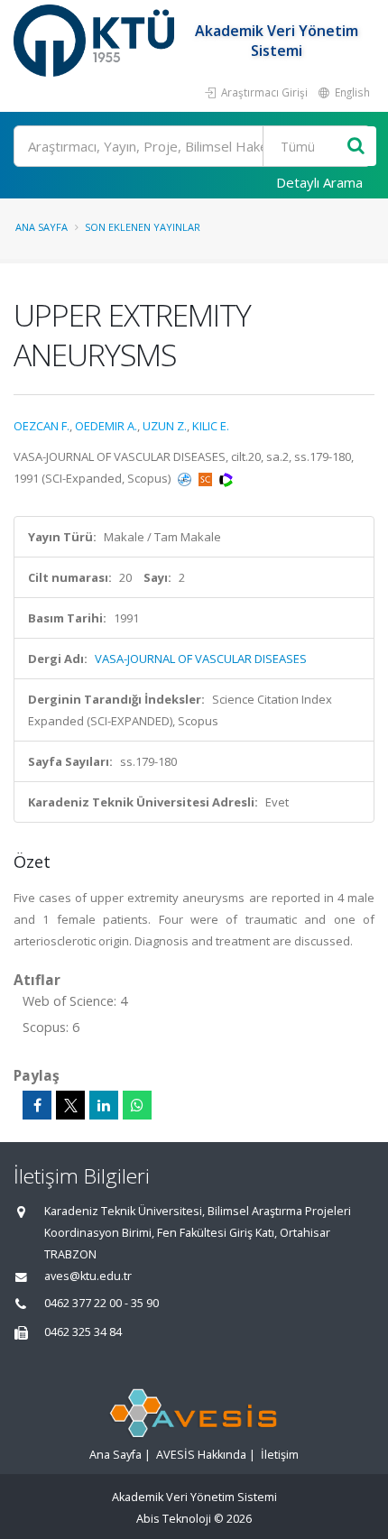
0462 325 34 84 (83, 1332)
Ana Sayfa (41, 227)
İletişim (280, 1454)
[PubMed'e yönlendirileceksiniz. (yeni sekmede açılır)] (186, 478)
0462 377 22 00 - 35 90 (101, 1303)
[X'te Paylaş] (70, 1105)
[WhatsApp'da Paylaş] (137, 1105)
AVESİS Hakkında (201, 1454)
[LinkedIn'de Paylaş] (103, 1105)
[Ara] (356, 146)
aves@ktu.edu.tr (88, 1276)
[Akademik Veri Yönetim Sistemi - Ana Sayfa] (96, 40)
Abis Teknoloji (173, 1518)
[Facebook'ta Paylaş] (37, 1105)
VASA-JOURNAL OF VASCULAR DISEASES (201, 658)
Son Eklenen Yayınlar (142, 227)
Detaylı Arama (319, 182)
